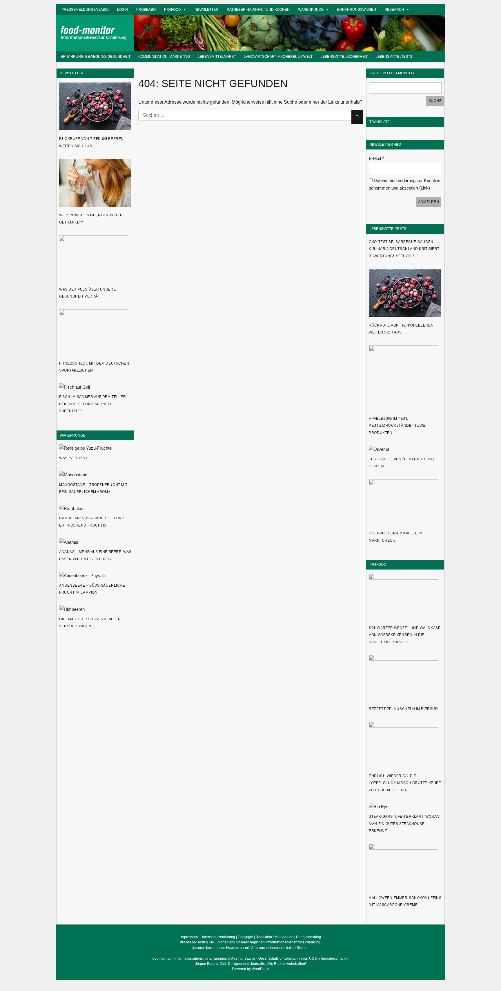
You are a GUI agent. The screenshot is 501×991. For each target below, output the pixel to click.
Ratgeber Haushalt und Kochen (258, 9)
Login (122, 9)
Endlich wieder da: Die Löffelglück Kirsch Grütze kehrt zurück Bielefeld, (405, 783)
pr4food (172, 9)
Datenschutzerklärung (217, 937)
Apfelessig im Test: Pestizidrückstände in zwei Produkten (397, 426)
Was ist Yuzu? (73, 458)
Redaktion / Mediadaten (274, 937)
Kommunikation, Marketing (164, 56)
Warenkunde (311, 9)
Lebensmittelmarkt (217, 56)
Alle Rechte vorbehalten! (286, 964)
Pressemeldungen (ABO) (85, 9)
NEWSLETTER (72, 73)
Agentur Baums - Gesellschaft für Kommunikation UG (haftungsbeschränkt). (290, 958)
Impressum (189, 937)
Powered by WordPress (250, 969)
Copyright (245, 937)
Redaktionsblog (308, 937)
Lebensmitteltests (393, 56)
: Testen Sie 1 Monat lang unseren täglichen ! (250, 942)
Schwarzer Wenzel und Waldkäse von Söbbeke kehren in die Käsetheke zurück (404, 635)
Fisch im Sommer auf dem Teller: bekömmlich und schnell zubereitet (93, 404)
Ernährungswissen (356, 9)
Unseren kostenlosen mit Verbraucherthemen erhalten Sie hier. (250, 948)
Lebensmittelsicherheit (344, 56)
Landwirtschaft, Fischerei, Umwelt (278, 56)
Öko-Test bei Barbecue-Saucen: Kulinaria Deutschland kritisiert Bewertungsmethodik (404, 249)
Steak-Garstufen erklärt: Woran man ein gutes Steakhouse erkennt (404, 824)
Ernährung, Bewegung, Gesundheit (95, 56)
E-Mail (376, 158)
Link (425, 187)
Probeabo (146, 9)
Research (394, 9)
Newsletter (206, 9)
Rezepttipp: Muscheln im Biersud (403, 709)
